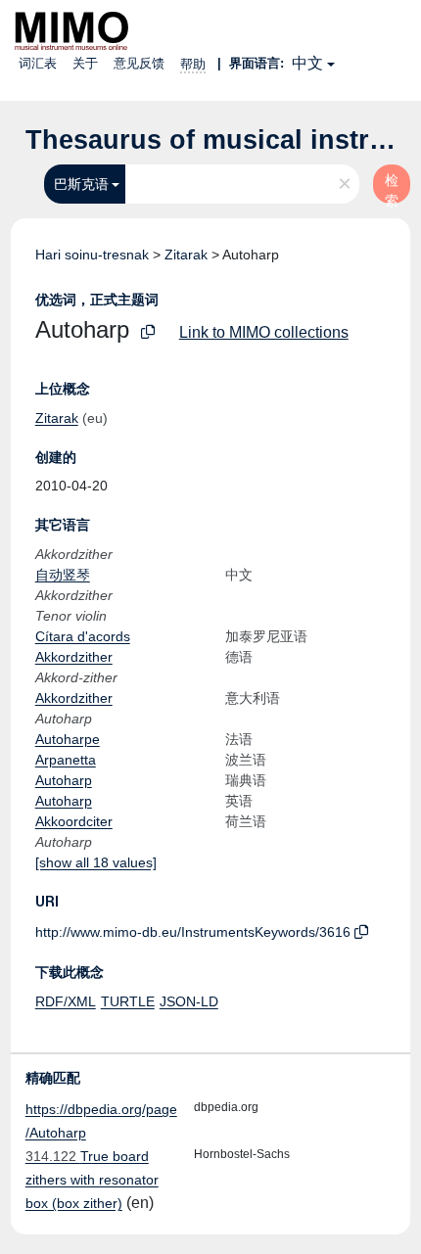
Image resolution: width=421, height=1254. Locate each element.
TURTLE (128, 1001)
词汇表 (38, 63)
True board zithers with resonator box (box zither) (92, 1179)
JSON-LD (189, 1001)
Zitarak (186, 254)
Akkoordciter (74, 821)
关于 (85, 63)
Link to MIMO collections (264, 332)
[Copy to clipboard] (148, 332)
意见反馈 (139, 63)
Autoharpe (67, 739)
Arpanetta (65, 759)
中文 (307, 63)
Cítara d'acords (82, 636)
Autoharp (63, 780)
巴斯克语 (81, 184)
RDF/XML (65, 1001)
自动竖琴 (62, 574)
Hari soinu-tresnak (92, 254)
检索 (391, 188)
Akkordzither (74, 657)
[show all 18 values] (96, 862)
